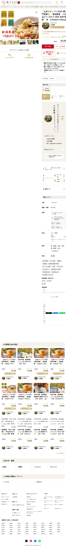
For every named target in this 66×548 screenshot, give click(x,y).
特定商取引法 (30, 509)
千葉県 (26, 525)
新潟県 (53, 256)
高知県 (50, 531)
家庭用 (45, 263)
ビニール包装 (46, 266)
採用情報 (29, 515)
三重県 (58, 527)
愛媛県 (42, 531)
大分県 (26, 533)
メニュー (62, 3)
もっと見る (55, 296)
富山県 (58, 525)
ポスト (49, 312)
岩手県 (18, 523)
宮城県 (26, 523)
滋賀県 (3, 529)
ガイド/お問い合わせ (31, 499)
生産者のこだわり (49, 136)
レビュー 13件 (57, 37)
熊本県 (18, 533)
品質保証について (6, 501)
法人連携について (16, 512)
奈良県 (34, 529)
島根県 (58, 529)
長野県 (26, 527)
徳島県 (26, 531)
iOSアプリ (46, 508)
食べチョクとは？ (6, 496)
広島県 (11, 531)
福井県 (11, 527)
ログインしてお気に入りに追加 (20, 50)
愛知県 (50, 527)
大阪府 (18, 529)
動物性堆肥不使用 (54, 263)
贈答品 (59, 261)
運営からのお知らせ (31, 501)
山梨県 (18, 527)
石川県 (3, 527)
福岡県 (58, 531)
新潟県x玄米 (46, 272)
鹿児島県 (43, 533)
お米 (59, 246)
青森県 (11, 523)
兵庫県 (26, 529)
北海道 (3, 523)
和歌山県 (43, 529)
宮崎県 (34, 533)
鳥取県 (50, 529)
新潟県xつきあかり (48, 274)
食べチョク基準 (5, 499)
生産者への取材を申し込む (18, 504)
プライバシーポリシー (32, 506)
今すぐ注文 (48, 46)
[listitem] (9, 466)
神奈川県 (43, 525)
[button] (54, 149)
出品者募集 (14, 496)
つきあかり (55, 251)
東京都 (34, 525)
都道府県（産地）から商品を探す (10, 520)
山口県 (18, 531)
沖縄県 (50, 533)
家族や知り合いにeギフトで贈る (50, 53)
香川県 (34, 531)
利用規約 (29, 504)
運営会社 (29, 496)
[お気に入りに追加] (36, 12)
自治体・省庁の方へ (16, 515)
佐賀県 (3, 533)
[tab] (54, 97)
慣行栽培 (45, 261)
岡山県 (3, 531)
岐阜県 (34, 527)
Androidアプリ (58, 508)
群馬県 (11, 525)
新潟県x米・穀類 (56, 269)
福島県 (50, 523)
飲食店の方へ (5, 504)
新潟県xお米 (55, 272)
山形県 (42, 523)
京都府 (11, 529)
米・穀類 (53, 246)
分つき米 (60, 266)
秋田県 (34, 523)
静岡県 (42, 527)
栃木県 (3, 525)
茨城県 (58, 523)
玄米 (63, 246)
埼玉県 (18, 525)
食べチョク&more (59, 504)
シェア (55, 312)
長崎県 (11, 533)
